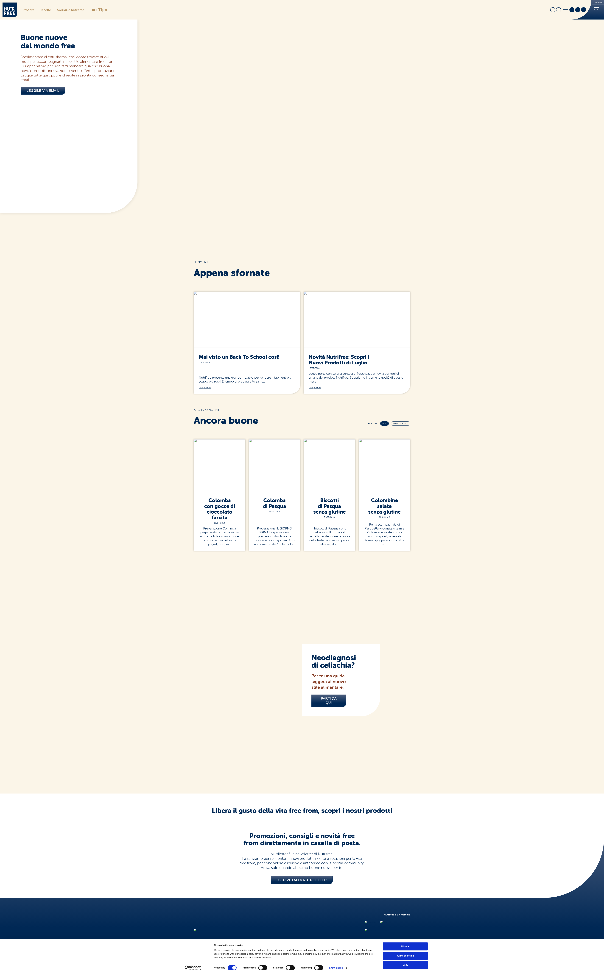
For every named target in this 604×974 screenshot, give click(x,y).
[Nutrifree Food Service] (378, 930)
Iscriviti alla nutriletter (302, 880)
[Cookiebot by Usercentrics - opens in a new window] (193, 968)
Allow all (405, 946)
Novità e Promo (400, 423)
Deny (405, 964)
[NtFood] (370, 922)
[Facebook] (571, 10)
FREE (98, 10)
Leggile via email (43, 91)
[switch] (262, 967)
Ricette (46, 10)
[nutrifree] (200, 930)
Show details (336, 967)
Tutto (384, 423)
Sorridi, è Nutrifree (70, 10)
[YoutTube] (583, 10)
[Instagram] (577, 10)
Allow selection (405, 955)
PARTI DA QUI (329, 700)
